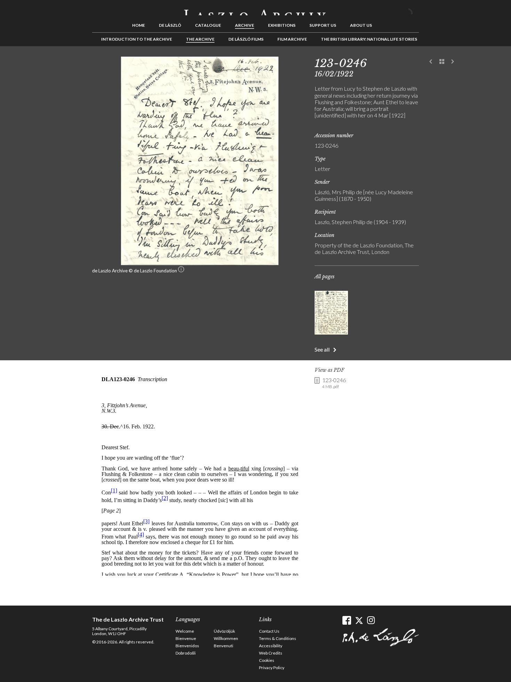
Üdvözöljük (224, 631)
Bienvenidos (187, 645)
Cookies (266, 660)
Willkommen (226, 638)
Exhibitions (281, 25)
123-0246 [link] (334, 383)
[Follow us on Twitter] (359, 620)
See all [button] (322, 349)
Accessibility (270, 645)
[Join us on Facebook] (346, 620)
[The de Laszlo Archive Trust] (255, 9)
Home (138, 25)
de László (170, 25)
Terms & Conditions (277, 638)
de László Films (245, 39)
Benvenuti (223, 645)
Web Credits (270, 653)
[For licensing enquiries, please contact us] (181, 270)
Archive (244, 25)
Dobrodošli (186, 653)
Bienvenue (186, 638)
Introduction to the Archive (136, 39)
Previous (431, 62)
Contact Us (269, 631)
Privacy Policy (271, 667)
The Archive (200, 39)
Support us (322, 25)
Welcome (185, 631)
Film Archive (292, 39)
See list (442, 62)
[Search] (413, 10)
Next (452, 62)
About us (361, 25)
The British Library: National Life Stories (369, 39)
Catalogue (208, 25)
